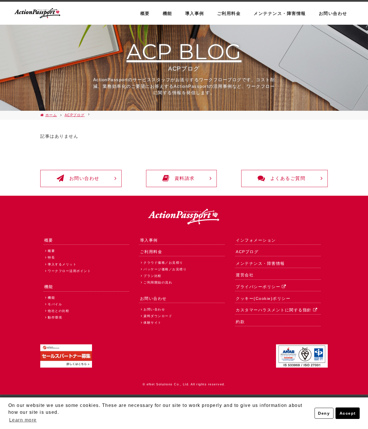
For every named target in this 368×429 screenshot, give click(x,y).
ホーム (51, 115)
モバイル (55, 304)
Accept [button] (348, 413)
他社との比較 (58, 310)
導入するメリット (62, 264)
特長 (51, 257)
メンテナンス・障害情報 (280, 13)
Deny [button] (324, 413)
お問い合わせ (333, 13)
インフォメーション (256, 240)
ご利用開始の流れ (157, 282)
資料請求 (185, 178)
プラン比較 (152, 275)
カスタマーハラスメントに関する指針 (274, 310)
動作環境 (55, 317)
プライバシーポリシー (258, 286)
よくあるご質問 (288, 178)
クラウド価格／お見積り (163, 262)
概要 (145, 13)
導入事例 (194, 13)
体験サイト (152, 322)
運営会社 (245, 275)
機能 (167, 13)
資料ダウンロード (157, 316)
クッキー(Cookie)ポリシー (263, 298)
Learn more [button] (23, 420)
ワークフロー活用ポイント (69, 271)
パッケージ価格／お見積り (165, 269)
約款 (240, 321)
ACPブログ (75, 115)
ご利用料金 (229, 13)
